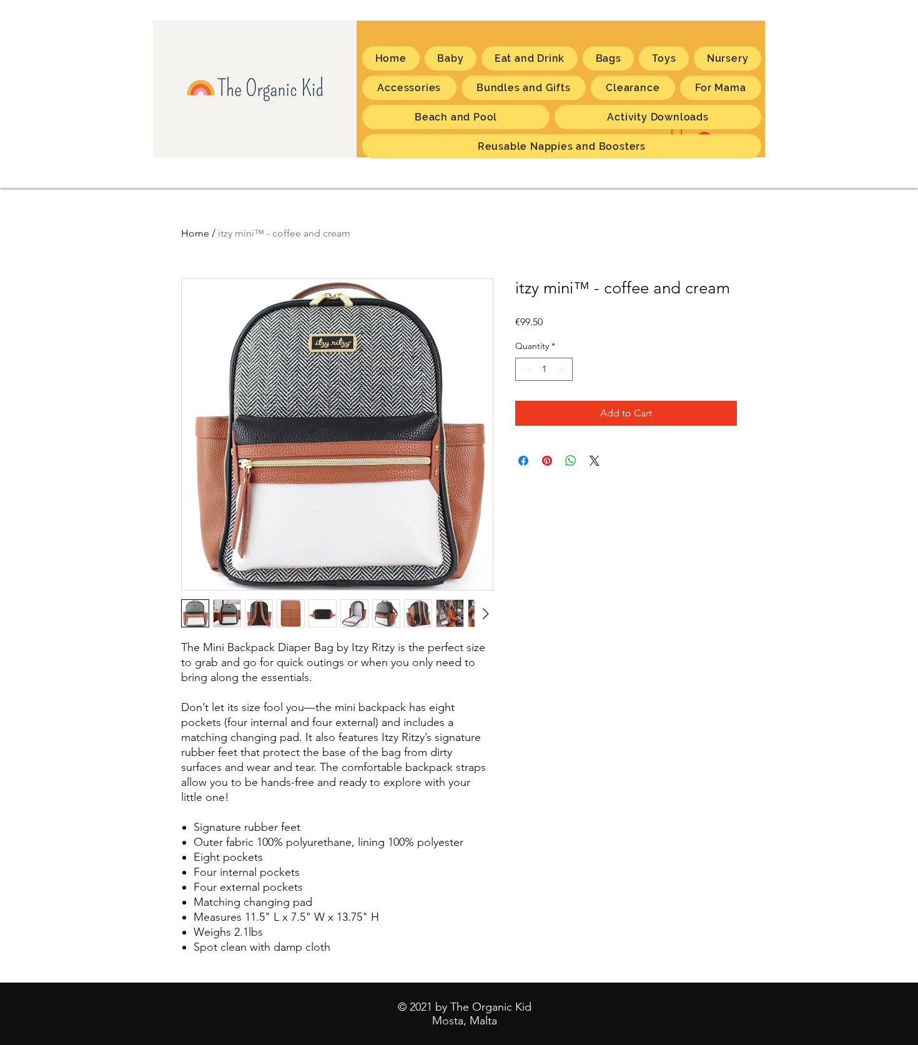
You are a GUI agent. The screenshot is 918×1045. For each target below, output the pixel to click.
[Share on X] (594, 460)
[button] (720, 88)
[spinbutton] (544, 369)
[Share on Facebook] (523, 460)
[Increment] (563, 369)
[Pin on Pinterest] (547, 460)
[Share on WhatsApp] (570, 460)
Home (195, 233)
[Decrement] (525, 369)
